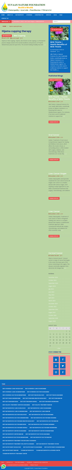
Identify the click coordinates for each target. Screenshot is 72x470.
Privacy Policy (34, 465)
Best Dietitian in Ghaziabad (54, 395)
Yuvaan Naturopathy (27, 450)
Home (3, 15)
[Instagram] (56, 372)
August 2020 (52, 321)
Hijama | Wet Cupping (15, 35)
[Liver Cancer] (59, 203)
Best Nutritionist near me (10, 450)
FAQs (60, 15)
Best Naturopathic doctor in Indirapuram (15, 418)
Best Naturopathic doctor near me (47, 421)
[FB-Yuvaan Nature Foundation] (63, 359)
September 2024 (53, 283)
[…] (44, 44)
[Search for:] (61, 21)
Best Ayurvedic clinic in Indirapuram (14, 392)
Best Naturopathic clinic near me (40, 411)
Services (48, 15)
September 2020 (53, 318)
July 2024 (51, 289)
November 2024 (53, 277)
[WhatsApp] (56, 366)
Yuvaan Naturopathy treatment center (15, 453)
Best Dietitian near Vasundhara (48, 401)
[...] (57, 70)
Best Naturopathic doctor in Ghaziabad (41, 414)
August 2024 (52, 286)
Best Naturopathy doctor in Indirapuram (15, 437)
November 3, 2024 (54, 137)
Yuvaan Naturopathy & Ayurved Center (48, 450)
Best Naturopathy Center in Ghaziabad (14, 431)
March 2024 (52, 301)
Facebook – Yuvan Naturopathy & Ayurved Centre (14, 465)
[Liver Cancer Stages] (59, 165)
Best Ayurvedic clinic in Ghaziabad (35, 388)
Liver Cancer (54, 211)
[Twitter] (63, 366)
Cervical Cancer (56, 253)
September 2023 (53, 309)
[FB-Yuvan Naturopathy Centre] (63, 372)
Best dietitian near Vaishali (28, 401)
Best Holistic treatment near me (42, 405)
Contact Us (4, 18)
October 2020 (52, 315)
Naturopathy (19, 15)
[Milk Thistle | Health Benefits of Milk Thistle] (59, 33)
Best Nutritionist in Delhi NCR (12, 447)
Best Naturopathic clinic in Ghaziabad (39, 408)
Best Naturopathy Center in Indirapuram (41, 431)
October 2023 (52, 306)
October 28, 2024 (54, 255)
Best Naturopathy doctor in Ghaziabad (38, 434)
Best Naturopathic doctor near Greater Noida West (18, 421)
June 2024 (51, 292)
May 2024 (51, 295)
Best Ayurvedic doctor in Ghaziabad (38, 392)
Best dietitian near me (55, 398)
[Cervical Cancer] (59, 243)
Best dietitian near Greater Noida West (34, 398)
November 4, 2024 (54, 101)
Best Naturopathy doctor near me (41, 437)
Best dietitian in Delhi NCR (36, 395)
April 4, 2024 (6, 38)
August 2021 (52, 312)
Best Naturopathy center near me (13, 434)
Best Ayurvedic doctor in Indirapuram (14, 395)
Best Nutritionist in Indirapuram (54, 447)
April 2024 (51, 298)
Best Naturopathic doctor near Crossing (43, 418)
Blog (55, 15)
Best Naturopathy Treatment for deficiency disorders (19, 440)
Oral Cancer (54, 135)
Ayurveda (29, 15)
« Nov (58, 348)
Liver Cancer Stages (57, 173)
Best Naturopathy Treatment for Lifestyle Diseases (18, 444)
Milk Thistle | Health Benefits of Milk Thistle (58, 44)
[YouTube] (56, 359)
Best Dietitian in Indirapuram (11, 398)
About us (10, 15)
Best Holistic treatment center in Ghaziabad (16, 405)
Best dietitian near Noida (10, 401)
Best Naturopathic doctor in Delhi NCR (15, 414)
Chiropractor (39, 15)
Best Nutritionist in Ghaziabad (32, 447)
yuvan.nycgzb (15, 38)
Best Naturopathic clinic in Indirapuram (15, 411)
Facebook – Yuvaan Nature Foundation (37, 462)
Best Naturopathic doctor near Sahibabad (41, 424)
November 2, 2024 (54, 176)
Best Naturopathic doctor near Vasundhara (43, 427)
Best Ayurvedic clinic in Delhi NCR (13, 388)
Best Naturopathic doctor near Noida (14, 424)
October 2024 (52, 280)
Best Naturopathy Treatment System (47, 444)
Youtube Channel (19, 462)
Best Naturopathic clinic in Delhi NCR (14, 408)
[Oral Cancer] (59, 127)
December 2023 (53, 303)
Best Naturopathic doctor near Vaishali (15, 427)
